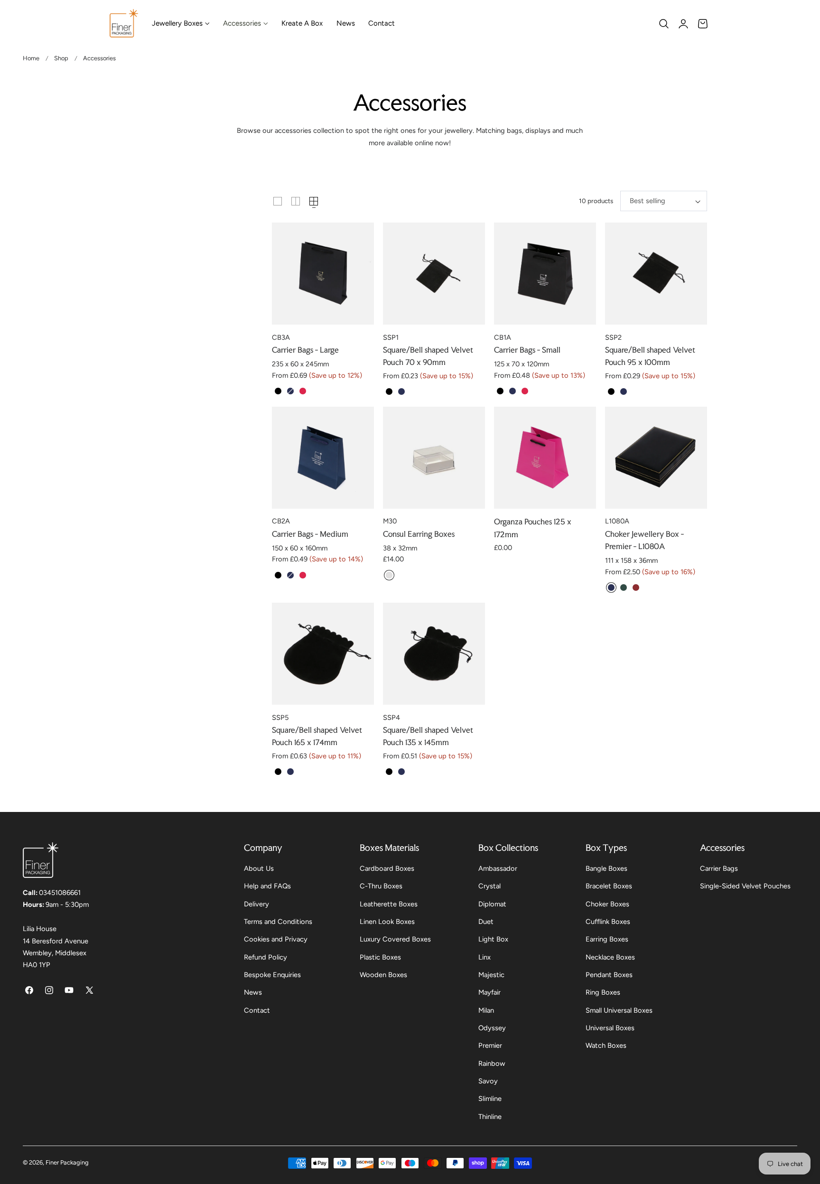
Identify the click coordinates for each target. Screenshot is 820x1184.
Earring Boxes (607, 939)
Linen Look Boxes (387, 921)
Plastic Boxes (380, 957)
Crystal (489, 886)
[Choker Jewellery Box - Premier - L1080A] (656, 458)
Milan (486, 1010)
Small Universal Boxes (619, 1010)
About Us (259, 868)
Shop (61, 58)
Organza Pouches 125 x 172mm (532, 528)
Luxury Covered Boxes (395, 939)
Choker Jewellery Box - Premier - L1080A (644, 540)
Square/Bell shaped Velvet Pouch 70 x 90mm (428, 356)
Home (31, 58)
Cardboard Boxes (387, 868)
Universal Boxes (610, 1028)
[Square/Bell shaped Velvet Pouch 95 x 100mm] (656, 274)
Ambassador (497, 868)
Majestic (491, 974)
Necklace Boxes (610, 957)
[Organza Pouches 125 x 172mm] (545, 458)
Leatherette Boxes (389, 904)
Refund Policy (265, 957)
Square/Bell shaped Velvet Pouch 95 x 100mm (650, 356)
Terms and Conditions (278, 921)
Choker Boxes (607, 904)
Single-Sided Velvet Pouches (745, 886)
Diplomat (492, 904)
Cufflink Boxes (608, 921)
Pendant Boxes (609, 974)
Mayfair (489, 992)
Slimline (490, 1099)
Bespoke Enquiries (272, 974)
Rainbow (491, 1063)
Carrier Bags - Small (527, 349)
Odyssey (492, 1028)
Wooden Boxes (383, 974)
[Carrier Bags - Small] (545, 274)
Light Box (493, 939)
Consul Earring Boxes (419, 534)
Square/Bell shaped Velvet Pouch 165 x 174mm (317, 736)
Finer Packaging (67, 1162)
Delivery (256, 904)
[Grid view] (277, 201)
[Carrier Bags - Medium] (323, 458)
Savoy (488, 1081)
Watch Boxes (606, 1046)
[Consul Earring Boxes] (434, 458)
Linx (484, 957)
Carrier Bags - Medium (310, 534)
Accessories (99, 58)
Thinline (490, 1116)
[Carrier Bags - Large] (323, 274)
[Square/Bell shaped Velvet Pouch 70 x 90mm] (434, 274)
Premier (490, 1046)
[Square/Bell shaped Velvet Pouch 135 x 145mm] (434, 654)
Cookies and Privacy (276, 939)
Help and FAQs (267, 886)
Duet (486, 921)
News (253, 992)
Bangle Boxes (606, 868)
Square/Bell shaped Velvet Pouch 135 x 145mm (428, 736)
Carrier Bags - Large (305, 349)
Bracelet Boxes (609, 886)
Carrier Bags (719, 868)
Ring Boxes (603, 992)
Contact (257, 1010)
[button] (663, 23)
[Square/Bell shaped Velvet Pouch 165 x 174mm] (323, 654)
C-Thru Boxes (381, 886)
